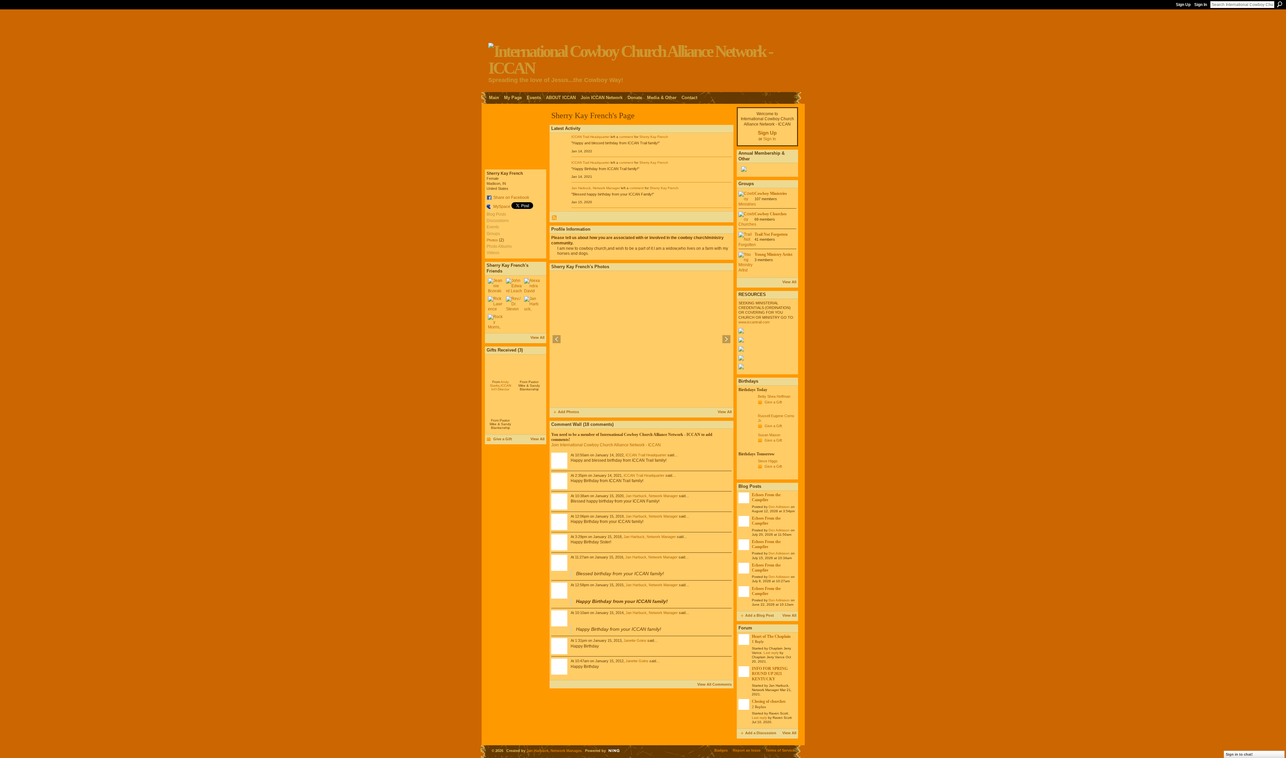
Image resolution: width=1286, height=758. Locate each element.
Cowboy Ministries (771, 193)
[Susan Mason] (746, 447)
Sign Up (1183, 4)
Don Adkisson (779, 507)
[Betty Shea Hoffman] (746, 408)
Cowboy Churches (771, 214)
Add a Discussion (760, 733)
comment (626, 137)
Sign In (1200, 4)
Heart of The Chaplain (771, 636)
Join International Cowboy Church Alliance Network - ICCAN (606, 445)
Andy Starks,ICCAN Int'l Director (500, 385)
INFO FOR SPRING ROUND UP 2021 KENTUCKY (770, 673)
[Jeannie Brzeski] (496, 286)
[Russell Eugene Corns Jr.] (746, 428)
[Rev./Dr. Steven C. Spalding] (514, 304)
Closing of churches (769, 701)
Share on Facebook (511, 197)
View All (537, 337)
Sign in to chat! (1239, 754)
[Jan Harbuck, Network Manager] (532, 304)
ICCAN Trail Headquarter (590, 137)
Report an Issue (747, 750)
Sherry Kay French (653, 137)
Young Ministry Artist (773, 254)
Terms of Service (780, 750)
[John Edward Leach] (514, 286)
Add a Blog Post (759, 615)
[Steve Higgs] (746, 473)
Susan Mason (769, 435)
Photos (492, 240)
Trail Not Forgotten (771, 234)
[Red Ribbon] (500, 367)
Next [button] (726, 339)
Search (1279, 4)
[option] (641, 339)
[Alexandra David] (532, 286)
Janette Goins (635, 640)
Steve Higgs (768, 461)
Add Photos (568, 412)
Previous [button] (557, 339)
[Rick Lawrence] (496, 304)
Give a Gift (502, 439)
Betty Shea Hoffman (774, 396)
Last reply (771, 653)
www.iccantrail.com (754, 322)
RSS (555, 218)
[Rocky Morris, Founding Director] (496, 322)
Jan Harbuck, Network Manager (595, 188)
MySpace (501, 206)
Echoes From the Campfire (766, 497)
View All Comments (714, 684)
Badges (721, 750)
